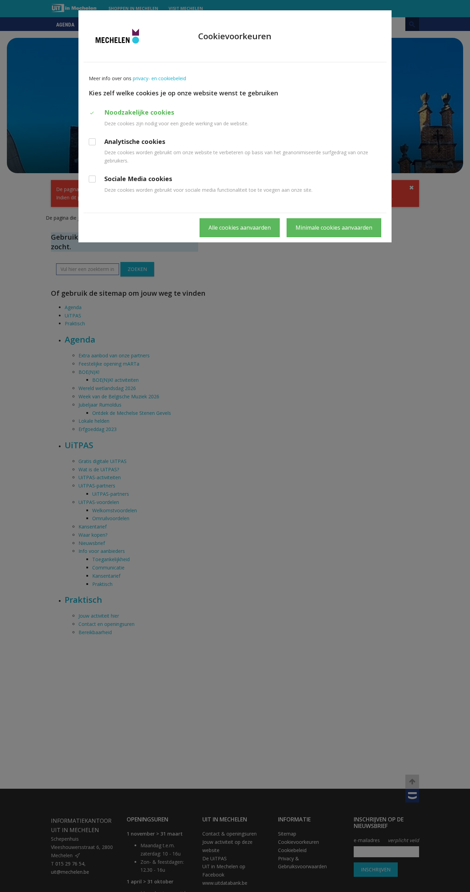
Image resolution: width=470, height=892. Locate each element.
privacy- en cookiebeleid (159, 78)
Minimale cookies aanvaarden (334, 227)
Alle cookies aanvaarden (240, 227)
